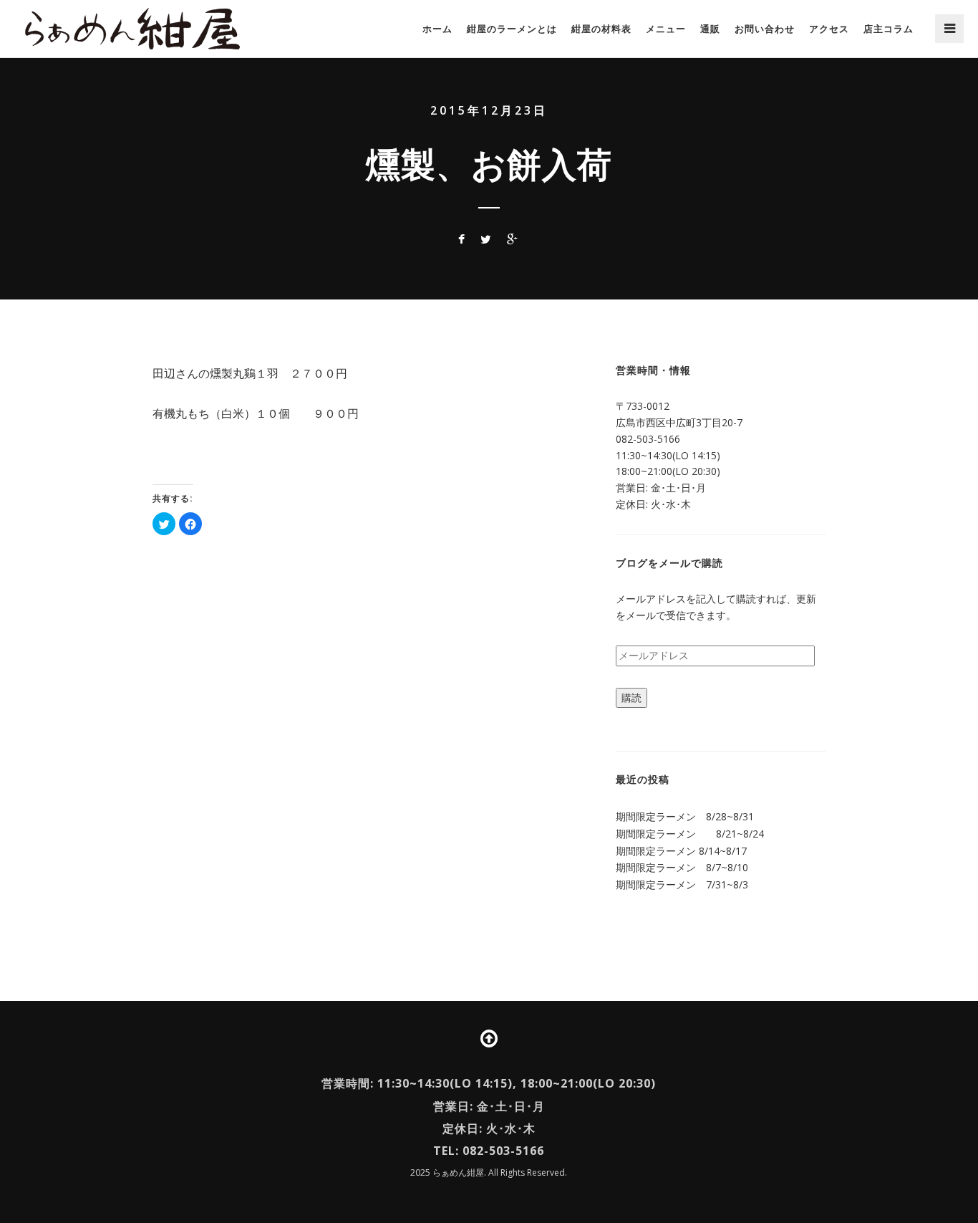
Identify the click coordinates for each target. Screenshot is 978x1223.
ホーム (437, 28)
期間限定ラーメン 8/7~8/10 (682, 867)
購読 (631, 697)
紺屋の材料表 (601, 28)
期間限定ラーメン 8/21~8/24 (690, 833)
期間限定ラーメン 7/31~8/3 (682, 884)
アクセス (829, 28)
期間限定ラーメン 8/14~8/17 (681, 851)
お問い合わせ (765, 28)
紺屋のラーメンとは (512, 28)
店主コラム (888, 28)
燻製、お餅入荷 (489, 163)
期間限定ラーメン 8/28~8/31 (685, 816)
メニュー (666, 28)
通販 (710, 28)
